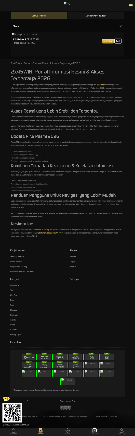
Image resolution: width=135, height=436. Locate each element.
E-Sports (13, 330)
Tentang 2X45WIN (17, 257)
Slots (16, 26)
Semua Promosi (39, 15)
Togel (12, 305)
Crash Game (14, 315)
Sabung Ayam (15, 335)
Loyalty (72, 262)
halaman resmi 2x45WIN (48, 233)
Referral (73, 266)
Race (12, 300)
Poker (12, 325)
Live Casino (14, 295)
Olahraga (13, 310)
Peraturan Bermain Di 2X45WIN (22, 271)
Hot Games (14, 285)
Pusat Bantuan (16, 262)
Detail (118, 41)
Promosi (73, 257)
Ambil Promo (108, 41)
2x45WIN (100, 85)
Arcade (13, 320)
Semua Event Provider (96, 15)
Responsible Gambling (18, 266)
